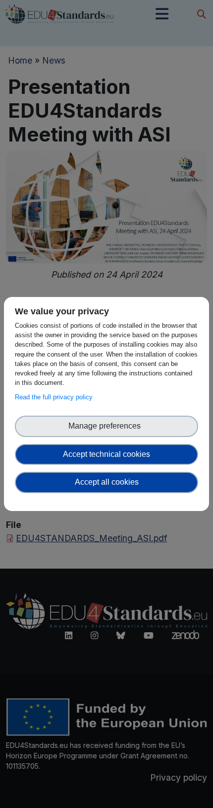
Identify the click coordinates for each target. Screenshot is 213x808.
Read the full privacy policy (56, 397)
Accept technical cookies (106, 454)
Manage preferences (106, 426)
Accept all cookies (107, 482)
